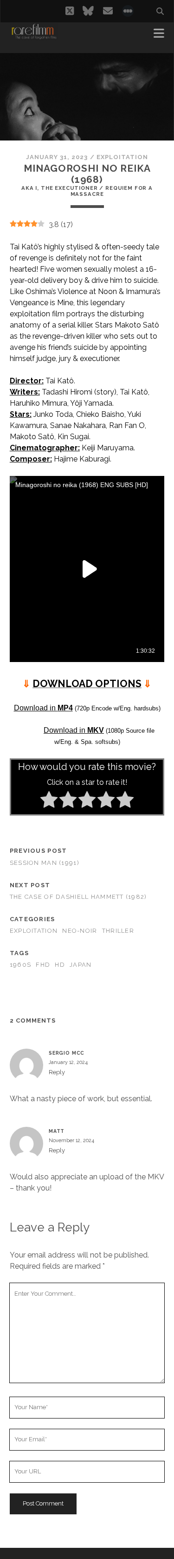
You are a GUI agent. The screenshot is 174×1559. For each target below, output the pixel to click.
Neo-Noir (79, 930)
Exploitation (122, 157)
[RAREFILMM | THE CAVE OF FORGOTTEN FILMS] (34, 36)
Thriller (118, 930)
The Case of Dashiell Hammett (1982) (78, 896)
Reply (57, 1072)
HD (60, 964)
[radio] (49, 801)
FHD (43, 964)
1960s (20, 964)
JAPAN (80, 964)
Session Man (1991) (44, 862)
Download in (43, 708)
